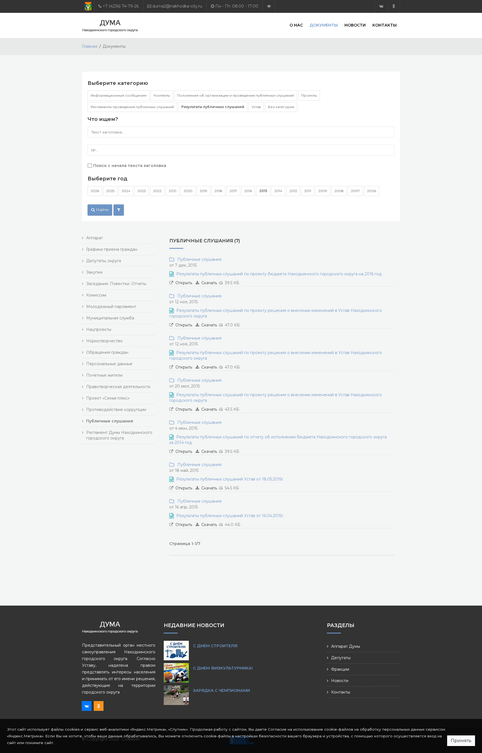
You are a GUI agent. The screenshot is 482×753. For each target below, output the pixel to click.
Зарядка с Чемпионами (221, 690)
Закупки (94, 272)
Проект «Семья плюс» (108, 398)
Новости (355, 25)
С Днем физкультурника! (223, 668)
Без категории (281, 107)
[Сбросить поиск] (119, 210)
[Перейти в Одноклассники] (393, 6)
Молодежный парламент (111, 306)
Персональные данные (109, 363)
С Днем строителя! (215, 645)
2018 (218, 191)
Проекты (309, 95)
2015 (263, 191)
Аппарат (94, 237)
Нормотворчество (104, 340)
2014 (278, 191)
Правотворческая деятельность (118, 386)
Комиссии (96, 295)
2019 (203, 191)
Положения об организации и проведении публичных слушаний (235, 95)
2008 (339, 191)
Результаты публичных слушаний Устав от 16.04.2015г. (230, 515)
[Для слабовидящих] (268, 6)
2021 (172, 191)
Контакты (384, 25)
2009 (322, 191)
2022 (157, 191)
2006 (371, 191)
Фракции (340, 669)
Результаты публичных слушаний (212, 107)
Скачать (209, 282)
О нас (296, 25)
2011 (307, 191)
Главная (89, 46)
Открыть (183, 282)
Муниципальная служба (110, 318)
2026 (95, 191)
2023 (142, 191)
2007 (355, 191)
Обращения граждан (107, 352)
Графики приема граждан (111, 249)
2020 (188, 191)
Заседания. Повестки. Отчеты (116, 283)
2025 (110, 191)
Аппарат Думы (345, 646)
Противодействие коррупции (116, 409)
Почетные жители (104, 375)
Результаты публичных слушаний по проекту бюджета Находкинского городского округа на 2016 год (279, 273)
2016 (248, 191)
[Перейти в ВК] (381, 6)
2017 (233, 191)
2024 (126, 191)
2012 (293, 191)
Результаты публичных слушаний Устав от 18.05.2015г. (230, 479)
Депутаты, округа (103, 260)
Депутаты (341, 657)
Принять (461, 740)
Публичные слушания (198, 259)
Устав (256, 107)
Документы (324, 25)
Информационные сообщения (118, 95)
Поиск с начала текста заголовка (129, 165)
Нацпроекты (98, 329)
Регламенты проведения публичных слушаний (132, 107)
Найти (102, 209)
